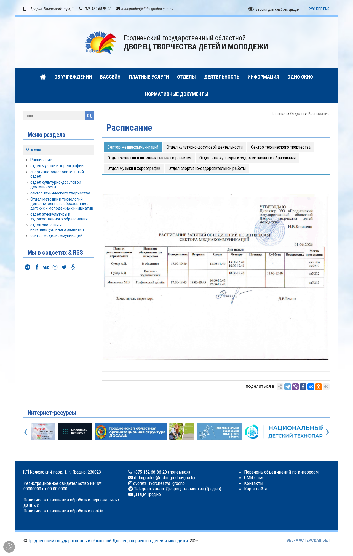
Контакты (253, 483)
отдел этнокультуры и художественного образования (59, 216)
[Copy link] (326, 386)
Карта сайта (255, 488)
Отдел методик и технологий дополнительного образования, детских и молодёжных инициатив (61, 204)
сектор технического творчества (60, 193)
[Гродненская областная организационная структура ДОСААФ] (128, 431)
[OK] (318, 386)
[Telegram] (287, 386)
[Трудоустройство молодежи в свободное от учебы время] (179, 431)
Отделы (297, 113)
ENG (326, 9)
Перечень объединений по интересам (281, 472)
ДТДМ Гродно (147, 494)
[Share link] (280, 386)
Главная (279, 113)
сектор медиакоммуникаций (56, 235)
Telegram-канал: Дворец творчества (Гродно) (177, 488)
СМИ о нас (254, 477)
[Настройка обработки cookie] (9, 547)
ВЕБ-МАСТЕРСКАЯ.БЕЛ (308, 540)
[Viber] (295, 386)
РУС (312, 9)
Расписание (41, 159)
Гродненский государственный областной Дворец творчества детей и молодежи (108, 540)
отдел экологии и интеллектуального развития (57, 227)
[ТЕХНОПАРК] (282, 431)
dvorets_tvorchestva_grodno (158, 483)
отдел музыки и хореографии (57, 166)
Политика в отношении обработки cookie (63, 511)
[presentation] (25, 431)
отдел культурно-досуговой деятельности (55, 184)
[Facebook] (303, 386)
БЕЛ (319, 9)
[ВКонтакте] (310, 386)
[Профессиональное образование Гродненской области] (216, 431)
